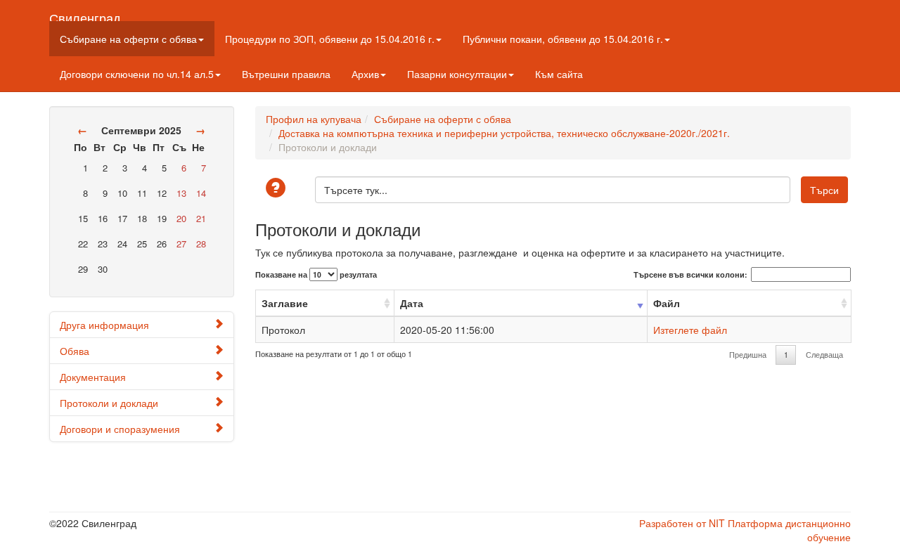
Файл (666, 303)
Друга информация (104, 325)
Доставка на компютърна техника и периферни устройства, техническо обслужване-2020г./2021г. (504, 133)
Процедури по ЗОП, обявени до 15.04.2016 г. (330, 39)
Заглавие (285, 303)
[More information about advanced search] (278, 188)
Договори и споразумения (120, 429)
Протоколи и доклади (109, 403)
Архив (365, 74)
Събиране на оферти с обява (128, 39)
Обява (74, 351)
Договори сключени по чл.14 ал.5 (137, 74)
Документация (93, 377)
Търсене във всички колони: (690, 274)
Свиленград (85, 14)
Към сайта (559, 74)
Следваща (824, 354)
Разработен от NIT (682, 523)
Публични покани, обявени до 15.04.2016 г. (563, 39)
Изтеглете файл (690, 330)
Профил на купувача (313, 119)
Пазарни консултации (457, 74)
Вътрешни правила (286, 74)
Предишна (747, 354)
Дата (411, 303)
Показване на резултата (316, 274)
